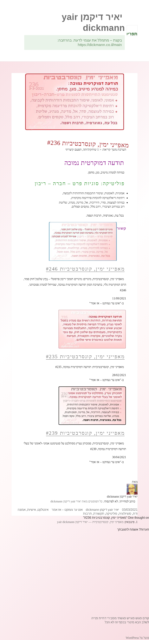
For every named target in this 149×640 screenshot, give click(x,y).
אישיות (31, 509)
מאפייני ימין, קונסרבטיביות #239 (85, 433)
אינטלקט (43, 509)
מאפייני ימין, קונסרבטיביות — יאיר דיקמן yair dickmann (90, 522)
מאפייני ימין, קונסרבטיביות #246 (85, 269)
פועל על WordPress (137, 637)
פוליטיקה (111, 513)
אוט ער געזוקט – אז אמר (67, 509)
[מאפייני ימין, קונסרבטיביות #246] (83, 241)
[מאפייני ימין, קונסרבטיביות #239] (92, 405)
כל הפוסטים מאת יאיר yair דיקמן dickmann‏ (76, 501)
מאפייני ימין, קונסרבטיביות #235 (85, 356)
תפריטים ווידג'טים (132, 33)
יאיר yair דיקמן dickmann (102, 509)
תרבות (87, 513)
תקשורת (98, 513)
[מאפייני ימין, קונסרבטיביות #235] (92, 328)
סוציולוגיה (125, 513)
